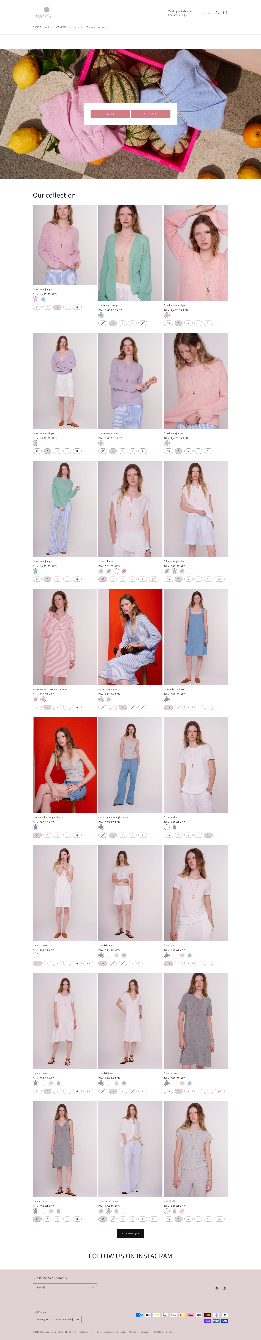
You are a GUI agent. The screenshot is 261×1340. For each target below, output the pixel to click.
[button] (48, 27)
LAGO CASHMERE (43, 299)
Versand (132, 1331)
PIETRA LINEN (124, 571)
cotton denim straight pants (113, 817)
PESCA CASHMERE (167, 315)
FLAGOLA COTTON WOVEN (43, 699)
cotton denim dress (174, 689)
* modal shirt (171, 945)
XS (37, 306)
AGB (123, 1331)
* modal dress (40, 945)
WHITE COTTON (167, 827)
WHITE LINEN (116, 571)
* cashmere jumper (43, 289)
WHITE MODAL (35, 955)
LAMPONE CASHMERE (35, 299)
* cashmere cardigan (109, 305)
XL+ (154, 578)
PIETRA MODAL (101, 955)
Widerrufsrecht (87, 1331)
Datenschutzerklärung (107, 1331)
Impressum (145, 1331)
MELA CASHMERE (101, 315)
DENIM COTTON (167, 699)
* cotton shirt (171, 817)
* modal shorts (106, 945)
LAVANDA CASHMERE (35, 443)
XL (77, 306)
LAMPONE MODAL (116, 955)
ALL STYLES (151, 114)
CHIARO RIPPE (174, 1211)
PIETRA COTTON (174, 827)
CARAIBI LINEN (109, 571)
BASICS (110, 114)
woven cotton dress (108, 689)
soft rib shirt (170, 1201)
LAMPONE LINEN (101, 571)
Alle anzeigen (130, 1233)
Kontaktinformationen (164, 1331)
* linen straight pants (109, 1201)
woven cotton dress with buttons (50, 689)
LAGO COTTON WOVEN (35, 699)
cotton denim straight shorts (48, 817)
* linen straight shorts (175, 561)
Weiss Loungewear (48, 1332)
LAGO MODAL (124, 955)
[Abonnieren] (93, 1287)
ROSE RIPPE (182, 1211)
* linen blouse (105, 561)
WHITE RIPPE (167, 1211)
